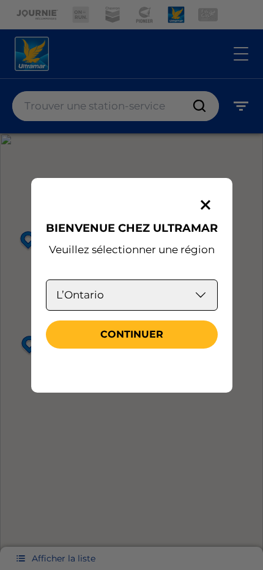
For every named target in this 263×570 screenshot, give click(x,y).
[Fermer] (205, 205)
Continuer (131, 334)
